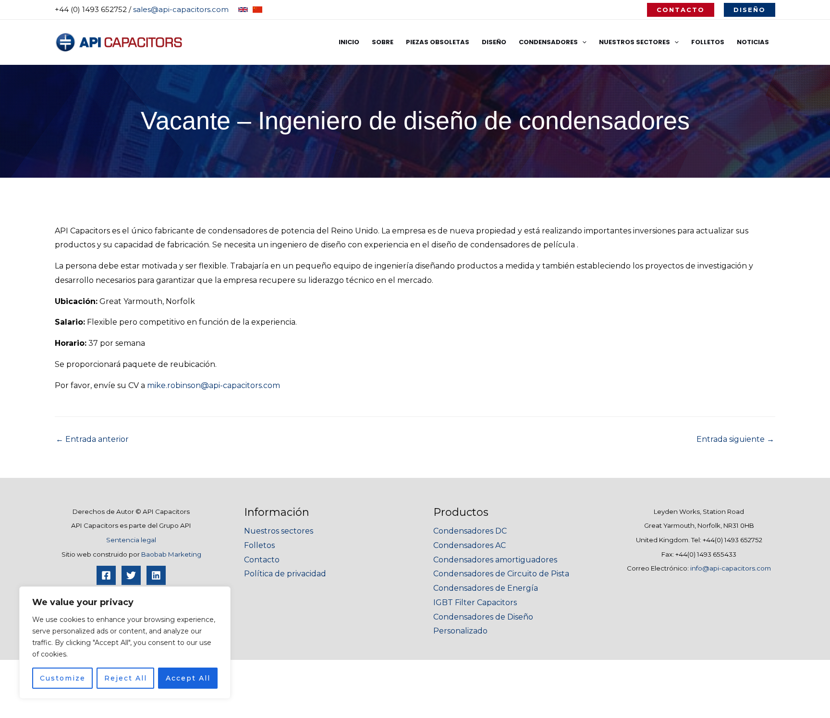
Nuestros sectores (278, 530)
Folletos (707, 42)
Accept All (188, 678)
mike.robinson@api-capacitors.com (213, 385)
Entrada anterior (92, 439)
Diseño (494, 42)
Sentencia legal (131, 540)
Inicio (349, 42)
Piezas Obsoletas (437, 42)
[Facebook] (106, 575)
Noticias (753, 42)
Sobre (382, 42)
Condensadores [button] (548, 42)
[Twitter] (131, 575)
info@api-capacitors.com (730, 568)
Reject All (125, 678)
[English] (243, 9)
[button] (680, 10)
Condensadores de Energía (485, 588)
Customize (62, 678)
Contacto (262, 559)
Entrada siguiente (735, 439)
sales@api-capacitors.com (181, 9)
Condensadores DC (470, 530)
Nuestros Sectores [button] (634, 42)
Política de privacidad (285, 573)
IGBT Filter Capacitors (475, 602)
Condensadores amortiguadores (495, 559)
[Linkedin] (156, 575)
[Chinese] (257, 9)
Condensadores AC (469, 545)
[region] (125, 642)
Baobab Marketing (171, 554)
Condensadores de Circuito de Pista (501, 573)
